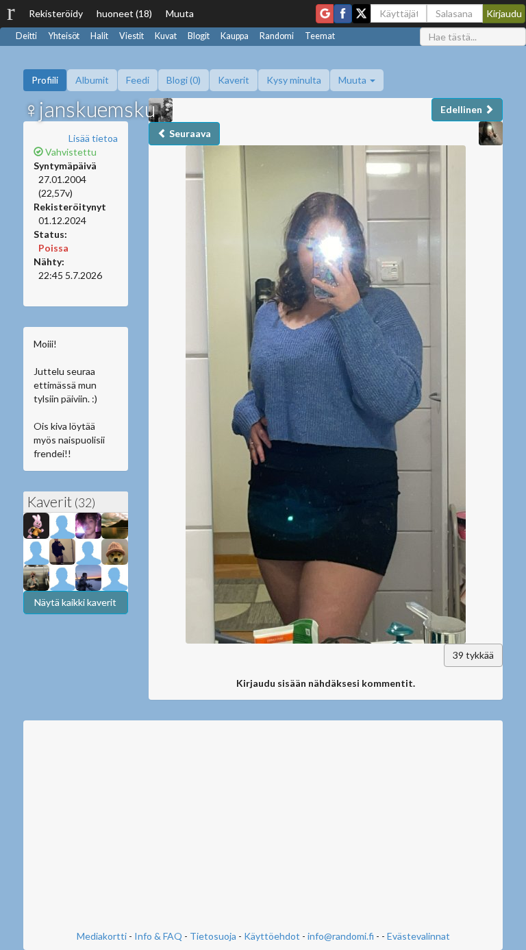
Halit (99, 36)
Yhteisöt (63, 36)
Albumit (92, 80)
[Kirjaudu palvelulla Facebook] (343, 13)
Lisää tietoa (93, 138)
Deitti (26, 36)
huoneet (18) (124, 13)
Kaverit (233, 80)
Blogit (199, 36)
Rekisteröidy (56, 13)
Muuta (180, 13)
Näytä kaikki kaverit (75, 602)
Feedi (137, 80)
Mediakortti (102, 936)
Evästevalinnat (418, 936)
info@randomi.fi (341, 936)
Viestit (131, 36)
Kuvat (166, 36)
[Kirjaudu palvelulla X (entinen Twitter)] (361, 13)
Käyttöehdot (272, 936)
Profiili (45, 80)
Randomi (277, 36)
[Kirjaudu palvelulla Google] (325, 13)
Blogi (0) (183, 80)
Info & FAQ (158, 936)
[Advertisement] (263, 827)
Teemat (320, 36)
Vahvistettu (70, 152)
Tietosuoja (213, 936)
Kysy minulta (293, 80)
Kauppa (235, 36)
